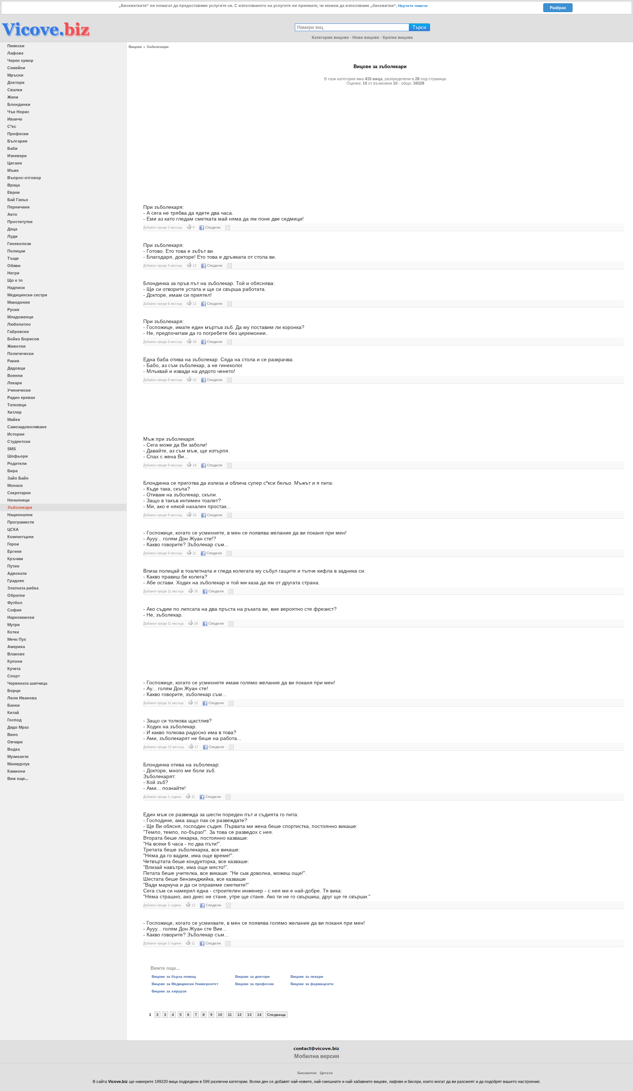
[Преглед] (227, 227)
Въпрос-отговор (24, 177)
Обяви (14, 265)
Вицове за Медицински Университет (185, 984)
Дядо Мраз (18, 727)
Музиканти (18, 756)
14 (259, 1015)
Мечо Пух (16, 639)
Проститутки (20, 221)
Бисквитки (306, 1073)
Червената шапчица (27, 683)
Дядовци (16, 368)
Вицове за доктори (252, 976)
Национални (20, 515)
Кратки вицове (398, 37)
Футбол (14, 602)
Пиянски (16, 46)
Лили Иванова (22, 698)
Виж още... (17, 778)
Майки (13, 419)
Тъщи (13, 258)
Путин (13, 566)
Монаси (15, 485)
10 (220, 1015)
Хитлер (14, 412)
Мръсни (15, 75)
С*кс (11, 126)
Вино (12, 734)
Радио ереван (21, 397)
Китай (13, 712)
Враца (13, 185)
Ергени (14, 551)
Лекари (14, 383)
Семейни (16, 68)
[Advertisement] (355, 141)
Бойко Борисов (23, 339)
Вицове (135, 47)
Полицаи (16, 251)
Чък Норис (18, 112)
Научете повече (413, 6)
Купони (14, 661)
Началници (18, 500)
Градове (15, 580)
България (17, 141)
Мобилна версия (316, 1056)
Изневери (17, 156)
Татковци (16, 405)
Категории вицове (330, 37)
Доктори (16, 82)
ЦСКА (13, 529)
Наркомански (20, 617)
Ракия (13, 361)
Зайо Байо (18, 478)
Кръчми (15, 558)
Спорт (13, 676)
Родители (17, 463)
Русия (13, 309)
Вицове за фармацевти (311, 984)
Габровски (18, 331)
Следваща (276, 1015)
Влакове (16, 654)
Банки (13, 705)
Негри (13, 273)
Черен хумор (20, 60)
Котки (13, 632)
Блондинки (18, 104)
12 (239, 1015)
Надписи (16, 287)
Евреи (13, 192)
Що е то (15, 280)
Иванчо (14, 119)
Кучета (14, 668)
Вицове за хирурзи (169, 991)
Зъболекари (19, 507)
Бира (12, 471)
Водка (13, 749)
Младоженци (20, 317)
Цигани (14, 163)
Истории (16, 434)
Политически (20, 353)
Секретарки (19, 493)
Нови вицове (365, 37)
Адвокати (17, 573)
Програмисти (20, 522)
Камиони (16, 771)
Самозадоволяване (27, 427)
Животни (16, 346)
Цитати (326, 1073)
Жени (12, 97)
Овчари (15, 742)
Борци (14, 690)
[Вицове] (46, 37)
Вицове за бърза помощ (174, 976)
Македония (18, 302)
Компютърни (20, 537)
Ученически (19, 390)
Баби (12, 148)
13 (249, 1015)
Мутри (13, 624)
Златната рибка (22, 588)
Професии (18, 134)
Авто (12, 214)
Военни (15, 375)
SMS (11, 449)
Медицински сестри (27, 295)
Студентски (18, 441)
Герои (13, 544)
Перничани (18, 207)
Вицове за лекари (306, 976)
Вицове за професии (254, 984)
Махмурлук (18, 764)
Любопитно (19, 324)
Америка (16, 646)
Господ (14, 720)
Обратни (16, 595)
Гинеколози (19, 243)
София (14, 610)
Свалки (14, 90)
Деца (12, 229)
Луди (12, 236)
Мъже (13, 170)
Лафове (15, 53)
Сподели (213, 227)
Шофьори (17, 456)
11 (230, 1015)
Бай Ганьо (17, 199)
